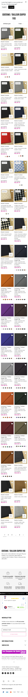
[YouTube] (11, 673)
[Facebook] (3, 673)
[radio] (5, 77)
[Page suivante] (23, 535)
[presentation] (15, 270)
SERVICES (5, 645)
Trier (20, 24)
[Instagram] (5, 673)
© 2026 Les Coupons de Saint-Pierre (12, 684)
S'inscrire (14, 634)
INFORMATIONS (7, 641)
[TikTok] (13, 673)
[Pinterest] (8, 673)
